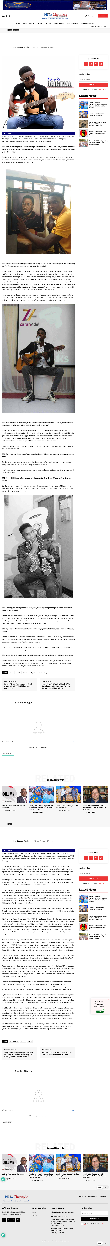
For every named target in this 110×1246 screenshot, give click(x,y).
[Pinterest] (96, 64)
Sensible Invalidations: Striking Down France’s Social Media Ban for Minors (94, 807)
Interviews (16, 30)
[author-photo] (3, 810)
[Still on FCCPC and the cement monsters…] (14, 794)
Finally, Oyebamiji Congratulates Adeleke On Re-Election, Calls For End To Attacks (98, 105)
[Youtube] (18, 1220)
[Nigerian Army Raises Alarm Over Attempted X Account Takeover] (83, 133)
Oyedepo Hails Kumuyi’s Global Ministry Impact (96, 114)
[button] (6, 16)
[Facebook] (86, 64)
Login (73, 742)
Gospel (25, 673)
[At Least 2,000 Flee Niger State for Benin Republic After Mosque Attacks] (83, 143)
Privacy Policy (102, 89)
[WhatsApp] (101, 64)
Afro (11, 673)
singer (46, 673)
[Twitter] (91, 64)
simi (40, 673)
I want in (92, 85)
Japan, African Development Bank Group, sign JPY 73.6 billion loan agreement (18, 686)
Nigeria (33, 673)
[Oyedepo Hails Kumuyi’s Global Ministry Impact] (83, 114)
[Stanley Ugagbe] (7, 702)
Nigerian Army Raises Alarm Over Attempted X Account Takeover (97, 133)
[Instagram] (9, 1220)
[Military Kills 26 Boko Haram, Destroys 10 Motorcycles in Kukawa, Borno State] (83, 124)
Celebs (10, 30)
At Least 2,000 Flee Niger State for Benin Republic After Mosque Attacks (98, 142)
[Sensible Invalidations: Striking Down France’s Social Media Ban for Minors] (95, 794)
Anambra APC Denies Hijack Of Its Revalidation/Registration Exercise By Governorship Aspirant (56, 686)
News (52, 1225)
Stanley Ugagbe (23, 47)
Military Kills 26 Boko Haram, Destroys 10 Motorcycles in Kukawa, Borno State (98, 123)
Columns (54, 1216)
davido (18, 673)
